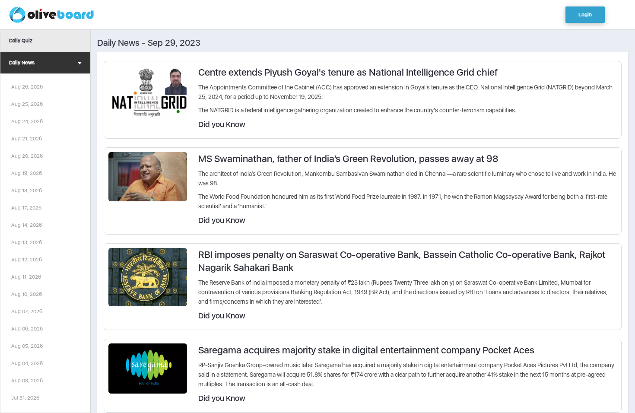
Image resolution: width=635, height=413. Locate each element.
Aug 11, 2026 (26, 277)
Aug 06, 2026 (27, 329)
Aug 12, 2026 (26, 260)
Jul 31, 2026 (25, 398)
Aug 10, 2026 (26, 294)
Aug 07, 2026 (26, 311)
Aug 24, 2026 (27, 121)
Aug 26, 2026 (27, 87)
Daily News (22, 63)
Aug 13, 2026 (26, 242)
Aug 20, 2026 (27, 156)
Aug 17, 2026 (26, 208)
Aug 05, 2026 (27, 346)
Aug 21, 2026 (26, 139)
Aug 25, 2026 (27, 104)
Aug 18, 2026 (26, 190)
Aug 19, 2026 (26, 173)
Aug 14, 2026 (26, 225)
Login (585, 15)
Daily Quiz (20, 41)
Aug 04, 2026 (27, 363)
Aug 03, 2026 (27, 381)
